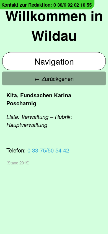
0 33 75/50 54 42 (48, 150)
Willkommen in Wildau (54, 25)
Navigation (54, 61)
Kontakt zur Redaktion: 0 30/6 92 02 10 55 (46, 4)
